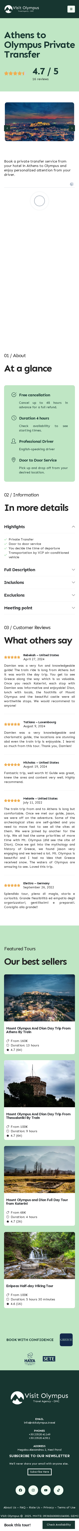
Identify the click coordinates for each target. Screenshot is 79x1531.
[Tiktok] (58, 1490)
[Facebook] (20, 1490)
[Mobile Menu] (71, 9)
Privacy (48, 1507)
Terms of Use (66, 1507)
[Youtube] (46, 1490)
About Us (10, 1507)
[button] (7, 128)
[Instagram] (33, 1490)
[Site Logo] (22, 9)
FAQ (23, 1507)
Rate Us (34, 1507)
